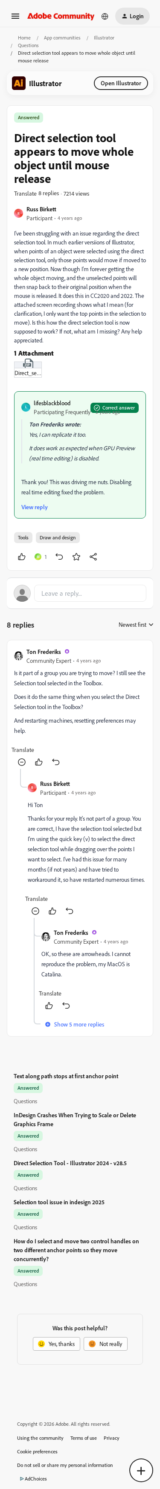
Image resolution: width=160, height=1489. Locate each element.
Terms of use (83, 1438)
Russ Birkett (41, 209)
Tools (23, 537)
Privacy (111, 1438)
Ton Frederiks (43, 651)
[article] (80, 708)
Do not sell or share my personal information (65, 1465)
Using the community (40, 1438)
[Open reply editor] (80, 593)
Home (24, 37)
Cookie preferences (37, 1451)
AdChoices (36, 1478)
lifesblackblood (52, 403)
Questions (28, 45)
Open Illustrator (121, 83)
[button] (15, 18)
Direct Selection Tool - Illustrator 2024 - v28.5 (70, 1163)
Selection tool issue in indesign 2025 (59, 1202)
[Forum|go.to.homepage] (61, 15)
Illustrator (104, 37)
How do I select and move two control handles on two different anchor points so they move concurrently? (76, 1249)
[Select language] (105, 16)
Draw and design (58, 537)
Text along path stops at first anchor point (66, 1076)
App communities (62, 37)
